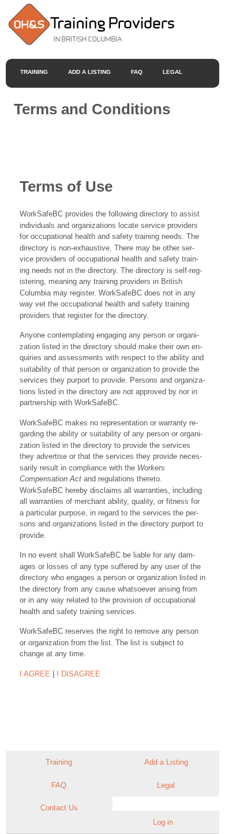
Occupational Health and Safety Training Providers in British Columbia (90, 24)
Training (34, 72)
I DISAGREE (78, 674)
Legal (172, 72)
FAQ (136, 72)
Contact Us (59, 807)
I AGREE (35, 674)
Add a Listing (89, 72)
